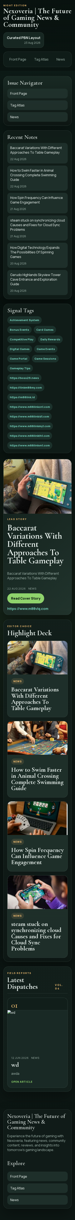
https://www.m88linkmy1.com (30, 426)
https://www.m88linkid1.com (29, 416)
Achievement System (24, 320)
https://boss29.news (24, 378)
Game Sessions (45, 358)
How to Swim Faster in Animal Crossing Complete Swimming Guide (37, 779)
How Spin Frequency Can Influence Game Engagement (37, 856)
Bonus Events (19, 330)
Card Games (45, 330)
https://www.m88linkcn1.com (30, 407)
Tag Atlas (41, 59)
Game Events (46, 349)
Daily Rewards (50, 339)
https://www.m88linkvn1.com (30, 445)
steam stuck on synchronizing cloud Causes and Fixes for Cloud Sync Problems (36, 936)
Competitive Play (21, 339)
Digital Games (20, 349)
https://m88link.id (22, 397)
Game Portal (18, 358)
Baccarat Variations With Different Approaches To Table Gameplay (35, 699)
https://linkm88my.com (26, 387)
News (60, 59)
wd (15, 1065)
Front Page (17, 59)
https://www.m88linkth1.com (30, 436)
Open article (21, 1082)
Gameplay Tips (20, 368)
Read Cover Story (25, 598)
